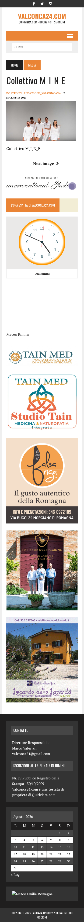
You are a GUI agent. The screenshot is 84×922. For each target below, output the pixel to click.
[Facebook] (33, 3)
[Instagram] (50, 3)
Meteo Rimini (17, 334)
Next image (43, 163)
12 (33, 847)
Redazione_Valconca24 (42, 93)
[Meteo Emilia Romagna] (32, 894)
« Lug (15, 874)
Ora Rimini (42, 273)
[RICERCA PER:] (42, 46)
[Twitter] (42, 3)
